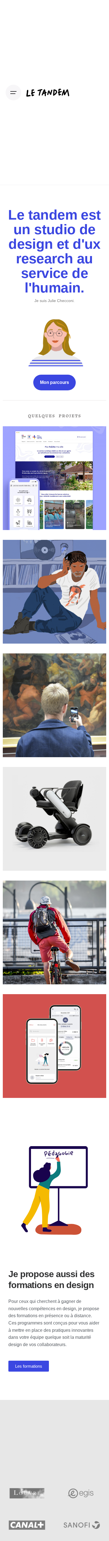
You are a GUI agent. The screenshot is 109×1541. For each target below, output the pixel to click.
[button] (28, 1366)
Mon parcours (54, 382)
